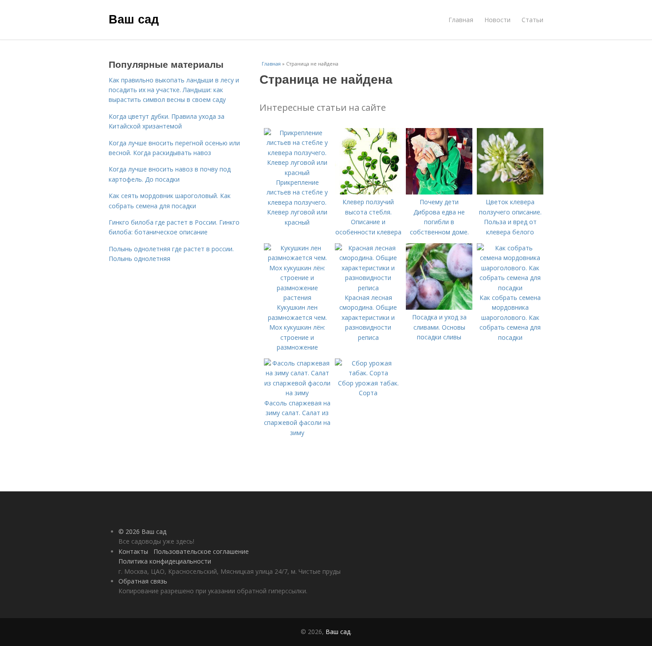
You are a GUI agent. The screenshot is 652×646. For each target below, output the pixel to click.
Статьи (532, 20)
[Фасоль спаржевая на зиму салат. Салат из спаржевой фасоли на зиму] (297, 393)
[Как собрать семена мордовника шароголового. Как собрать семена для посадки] (510, 288)
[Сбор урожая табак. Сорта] (368, 373)
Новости (497, 20)
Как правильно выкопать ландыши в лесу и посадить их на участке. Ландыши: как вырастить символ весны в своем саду (174, 90)
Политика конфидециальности (164, 561)
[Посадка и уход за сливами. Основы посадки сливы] (439, 307)
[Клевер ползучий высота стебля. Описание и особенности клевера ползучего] (368, 192)
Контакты (133, 551)
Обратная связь (142, 581)
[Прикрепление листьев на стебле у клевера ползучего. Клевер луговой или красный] (297, 172)
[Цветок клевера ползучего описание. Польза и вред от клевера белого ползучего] (510, 192)
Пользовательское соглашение (201, 551)
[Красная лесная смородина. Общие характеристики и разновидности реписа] (368, 288)
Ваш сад (134, 18)
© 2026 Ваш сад (142, 531)
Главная (460, 20)
